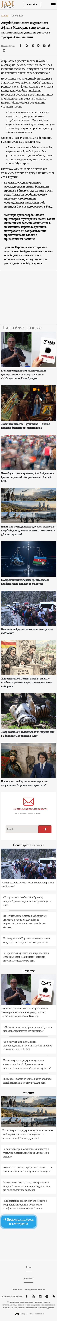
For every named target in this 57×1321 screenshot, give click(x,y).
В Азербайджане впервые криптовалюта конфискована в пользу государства (25, 582)
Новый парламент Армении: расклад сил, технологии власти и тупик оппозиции (28, 1169)
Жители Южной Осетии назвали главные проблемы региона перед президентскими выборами (26, 682)
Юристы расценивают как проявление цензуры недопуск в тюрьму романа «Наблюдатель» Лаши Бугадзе (23, 374)
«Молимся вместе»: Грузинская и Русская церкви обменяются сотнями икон (25, 426)
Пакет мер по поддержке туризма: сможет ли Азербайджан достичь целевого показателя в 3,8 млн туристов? (28, 530)
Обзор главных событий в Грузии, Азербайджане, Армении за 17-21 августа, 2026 (27, 901)
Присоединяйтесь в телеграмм (20, 1221)
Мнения (28, 1093)
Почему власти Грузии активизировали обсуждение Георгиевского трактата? (24, 783)
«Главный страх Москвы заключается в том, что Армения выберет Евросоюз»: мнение (26, 1153)
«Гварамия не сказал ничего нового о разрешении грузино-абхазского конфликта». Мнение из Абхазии (25, 1204)
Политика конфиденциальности (28, 1289)
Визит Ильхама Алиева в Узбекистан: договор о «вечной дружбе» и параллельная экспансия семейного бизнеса (25, 921)
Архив (6, 15)
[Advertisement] (28, 297)
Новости (28, 971)
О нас (28, 1267)
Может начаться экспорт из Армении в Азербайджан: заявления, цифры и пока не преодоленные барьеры (27, 1186)
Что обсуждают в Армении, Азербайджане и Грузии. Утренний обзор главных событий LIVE (27, 477)
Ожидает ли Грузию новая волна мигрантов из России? (27, 631)
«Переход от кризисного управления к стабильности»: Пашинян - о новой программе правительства (26, 957)
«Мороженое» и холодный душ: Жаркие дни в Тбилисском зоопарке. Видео (27, 734)
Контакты (28, 1278)
